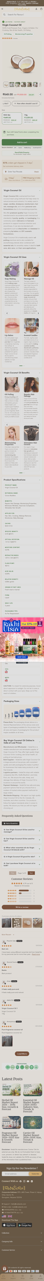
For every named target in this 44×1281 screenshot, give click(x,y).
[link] (22, 639)
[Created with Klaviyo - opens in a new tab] (22, 663)
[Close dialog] (42, 619)
